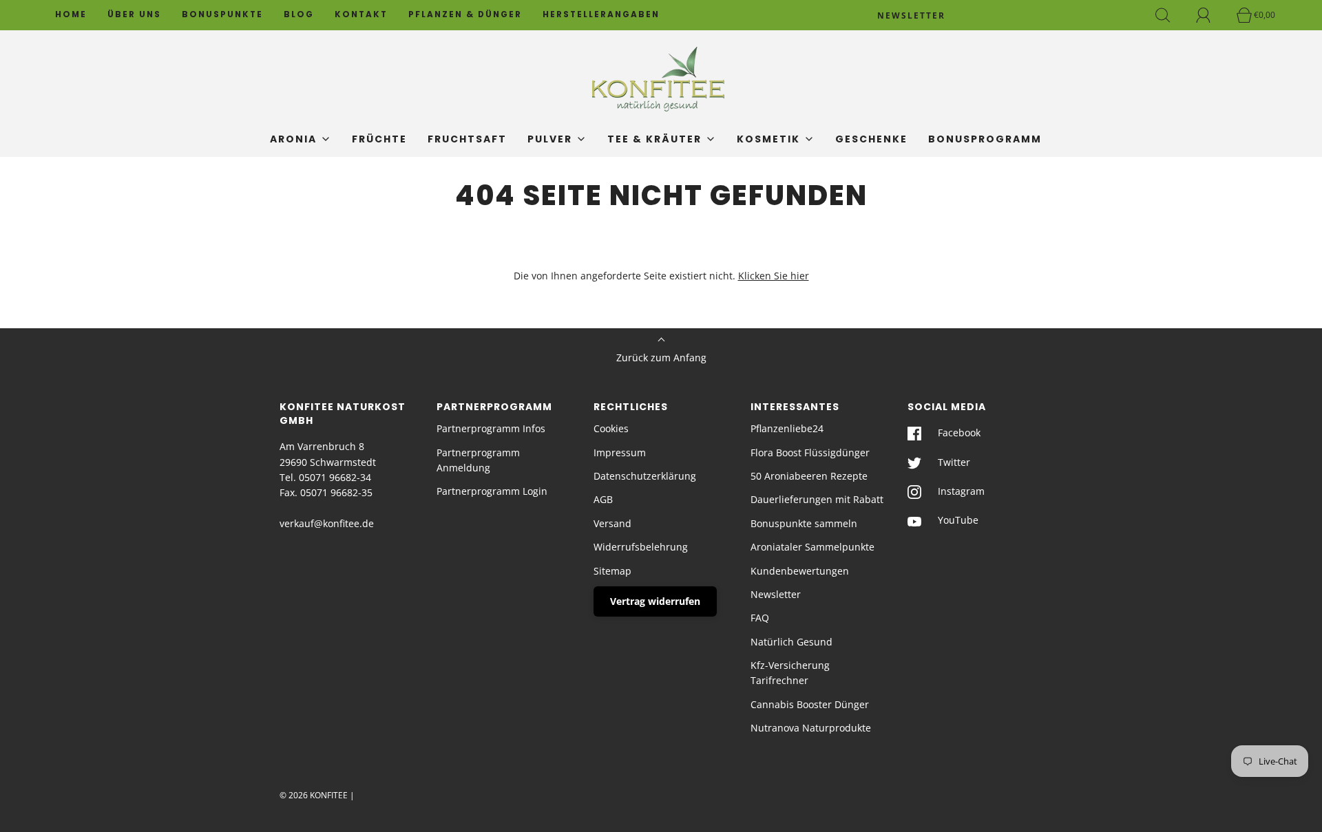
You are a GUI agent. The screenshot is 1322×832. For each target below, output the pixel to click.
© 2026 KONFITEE (314, 795)
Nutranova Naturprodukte (811, 727)
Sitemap (612, 570)
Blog (299, 14)
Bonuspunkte (222, 14)
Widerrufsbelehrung (641, 546)
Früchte (379, 139)
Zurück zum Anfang (661, 357)
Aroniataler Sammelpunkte (812, 546)
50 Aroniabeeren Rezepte (809, 475)
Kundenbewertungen (800, 570)
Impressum (620, 452)
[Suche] (1170, 15)
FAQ (760, 617)
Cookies (611, 428)
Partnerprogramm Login (492, 491)
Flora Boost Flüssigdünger (810, 452)
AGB (603, 499)
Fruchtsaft (467, 139)
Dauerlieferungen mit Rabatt (817, 499)
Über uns (134, 14)
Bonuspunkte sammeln (804, 523)
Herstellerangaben (601, 14)
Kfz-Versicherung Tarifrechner (790, 673)
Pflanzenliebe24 (787, 428)
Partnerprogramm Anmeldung (478, 460)
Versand (612, 523)
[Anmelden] (1211, 15)
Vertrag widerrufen (655, 601)
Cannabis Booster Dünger (810, 704)
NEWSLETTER (911, 15)
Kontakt (361, 14)
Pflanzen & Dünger (465, 14)
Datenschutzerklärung (645, 475)
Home (71, 14)
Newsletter (776, 594)
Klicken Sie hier (773, 275)
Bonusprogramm (985, 139)
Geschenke (871, 139)
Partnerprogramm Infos (491, 428)
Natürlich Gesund (791, 641)
